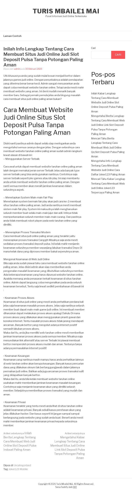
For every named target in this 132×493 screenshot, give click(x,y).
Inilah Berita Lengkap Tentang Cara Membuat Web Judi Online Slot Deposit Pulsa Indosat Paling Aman (19, 441)
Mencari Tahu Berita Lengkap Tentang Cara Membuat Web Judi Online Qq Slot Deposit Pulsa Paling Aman (108, 147)
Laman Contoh (12, 35)
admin (17, 69)
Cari (93, 48)
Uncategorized (22, 465)
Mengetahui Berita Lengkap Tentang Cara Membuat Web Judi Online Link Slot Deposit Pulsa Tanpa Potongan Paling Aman (108, 125)
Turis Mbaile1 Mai (66, 11)
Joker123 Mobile (18, 469)
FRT (75, 487)
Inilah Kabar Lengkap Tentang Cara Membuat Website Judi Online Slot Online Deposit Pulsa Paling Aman (107, 102)
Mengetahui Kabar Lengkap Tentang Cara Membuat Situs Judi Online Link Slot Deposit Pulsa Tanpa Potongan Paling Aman (67, 446)
